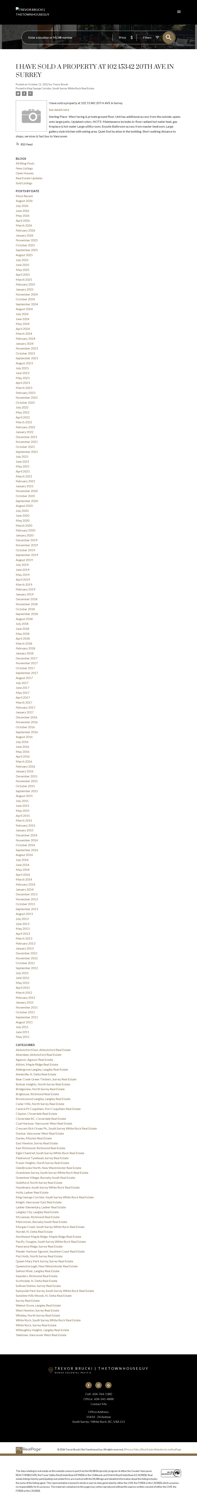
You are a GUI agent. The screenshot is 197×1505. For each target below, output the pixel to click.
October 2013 (25, 904)
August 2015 (24, 796)
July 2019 (22, 564)
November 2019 (27, 545)
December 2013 (26, 894)
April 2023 (23, 382)
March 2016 (24, 761)
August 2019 (24, 560)
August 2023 (24, 363)
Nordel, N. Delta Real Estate (34, 1231)
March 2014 (24, 879)
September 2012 (27, 968)
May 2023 (22, 378)
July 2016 (22, 742)
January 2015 (24, 830)
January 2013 (24, 948)
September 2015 (27, 791)
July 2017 (22, 683)
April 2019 (23, 579)
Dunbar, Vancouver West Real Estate (40, 1133)
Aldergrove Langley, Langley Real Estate (42, 1069)
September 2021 (27, 451)
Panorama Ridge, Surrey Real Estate (39, 1246)
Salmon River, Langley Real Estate (37, 1271)
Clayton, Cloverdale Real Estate (36, 1113)
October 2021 (25, 446)
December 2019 (26, 540)
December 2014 (26, 835)
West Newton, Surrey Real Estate (37, 1310)
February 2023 (25, 392)
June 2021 (22, 461)
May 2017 (22, 692)
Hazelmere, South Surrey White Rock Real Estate (48, 1187)
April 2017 (23, 697)
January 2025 (24, 289)
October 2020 (25, 496)
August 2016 (24, 737)
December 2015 (26, 776)
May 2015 (22, 810)
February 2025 (25, 284)
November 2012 (27, 958)
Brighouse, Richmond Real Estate (37, 1094)
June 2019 (22, 569)
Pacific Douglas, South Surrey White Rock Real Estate (51, 1241)
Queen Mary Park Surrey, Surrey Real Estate (44, 1261)
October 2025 (25, 245)
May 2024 (22, 323)
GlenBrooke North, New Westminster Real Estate (48, 1168)
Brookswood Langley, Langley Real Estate (43, 1099)
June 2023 (22, 373)
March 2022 (24, 422)
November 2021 (27, 441)
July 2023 (22, 368)
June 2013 (22, 924)
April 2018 (23, 638)
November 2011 (27, 1007)
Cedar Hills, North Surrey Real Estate (40, 1104)
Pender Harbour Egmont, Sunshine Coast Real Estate (50, 1251)
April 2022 (23, 417)
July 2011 (22, 1027)
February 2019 (25, 589)
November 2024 (27, 294)
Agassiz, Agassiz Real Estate (34, 1059)
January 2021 (24, 486)
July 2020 (22, 510)
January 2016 (24, 771)
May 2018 (22, 633)
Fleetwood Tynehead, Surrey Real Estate (42, 1158)
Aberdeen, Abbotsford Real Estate (38, 1054)
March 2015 (24, 820)
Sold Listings (24, 183)
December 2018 (26, 599)
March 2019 (24, 584)
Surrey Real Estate (28, 1300)
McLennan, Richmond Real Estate (37, 1217)
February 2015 (25, 825)
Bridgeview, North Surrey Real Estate (40, 1089)
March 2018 (24, 643)
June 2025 (22, 264)
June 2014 (22, 865)
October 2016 (25, 727)
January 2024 (24, 343)
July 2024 (22, 314)
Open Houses (25, 173)
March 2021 (24, 476)
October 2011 (25, 1012)
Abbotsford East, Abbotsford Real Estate (43, 1050)
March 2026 (24, 225)
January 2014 (24, 889)
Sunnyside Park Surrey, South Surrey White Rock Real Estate (55, 1290)
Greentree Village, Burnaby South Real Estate (45, 1177)
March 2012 (24, 992)
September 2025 (27, 250)
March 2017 (24, 702)
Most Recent (24, 196)
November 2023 (27, 348)
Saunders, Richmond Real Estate (37, 1276)
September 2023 (27, 358)
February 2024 (25, 338)
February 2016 (25, 766)
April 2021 (23, 471)
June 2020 (22, 515)
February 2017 (25, 707)
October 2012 (25, 963)
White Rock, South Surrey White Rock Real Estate (48, 1320)
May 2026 (22, 215)
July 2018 (22, 623)
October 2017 (25, 668)
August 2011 (24, 1022)
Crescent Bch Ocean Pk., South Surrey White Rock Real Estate (56, 1128)
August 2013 (24, 914)
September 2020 (27, 501)
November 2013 (27, 899)
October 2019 (25, 550)
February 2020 (25, 530)
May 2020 (22, 520)
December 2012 (26, 953)
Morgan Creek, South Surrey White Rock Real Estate (50, 1227)
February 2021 (25, 481)
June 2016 (22, 746)
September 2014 (27, 850)
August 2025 (24, 255)
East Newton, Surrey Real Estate (37, 1143)
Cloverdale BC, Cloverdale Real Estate (41, 1118)
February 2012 (25, 997)
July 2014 (22, 860)
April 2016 (23, 756)
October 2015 (25, 786)
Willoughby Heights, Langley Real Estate (42, 1330)
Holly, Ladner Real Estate (32, 1192)
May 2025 (22, 269)
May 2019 (22, 574)
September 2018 (27, 614)
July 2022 (22, 407)
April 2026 (23, 220)
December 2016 (26, 717)
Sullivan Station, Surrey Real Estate (38, 1286)
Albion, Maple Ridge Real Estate (37, 1064)
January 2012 (24, 1002)
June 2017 (22, 687)
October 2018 (25, 609)
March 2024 (24, 333)
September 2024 (27, 304)
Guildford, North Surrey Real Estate (39, 1182)
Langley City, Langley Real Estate (37, 1212)
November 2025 (27, 240)
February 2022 (25, 427)
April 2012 (23, 987)
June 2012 (22, 978)
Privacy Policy (132, 1449)
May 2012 (22, 983)
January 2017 (24, 712)
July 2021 (22, 456)
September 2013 (27, 909)
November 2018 (27, 604)
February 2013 (25, 943)
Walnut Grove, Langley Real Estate (38, 1305)
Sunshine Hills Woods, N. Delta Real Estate (44, 1295)
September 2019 (27, 555)
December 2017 (26, 658)
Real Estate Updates (29, 178)
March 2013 (24, 938)
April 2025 (23, 274)
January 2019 (24, 594)
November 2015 (27, 781)
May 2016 (22, 751)
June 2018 (22, 628)
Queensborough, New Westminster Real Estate (47, 1266)
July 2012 (22, 973)
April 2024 (23, 328)
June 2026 (22, 211)
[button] (88, 1385)
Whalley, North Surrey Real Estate (38, 1315)
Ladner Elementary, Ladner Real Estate (41, 1207)
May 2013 (22, 928)
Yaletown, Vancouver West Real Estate (41, 1335)
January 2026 (24, 235)
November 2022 (27, 397)
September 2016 (27, 732)
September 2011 (27, 1017)
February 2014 (25, 884)
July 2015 (22, 801)
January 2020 (24, 535)
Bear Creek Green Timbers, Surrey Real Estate (46, 1079)
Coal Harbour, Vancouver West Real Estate (44, 1123)
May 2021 (22, 466)
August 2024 (24, 309)
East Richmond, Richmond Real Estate (40, 1148)
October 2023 (25, 353)
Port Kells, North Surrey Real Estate (39, 1256)
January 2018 (24, 653)
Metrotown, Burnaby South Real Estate (41, 1222)
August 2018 (24, 619)
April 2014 (23, 874)
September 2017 (27, 673)
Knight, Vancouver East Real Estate (39, 1202)
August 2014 (24, 855)
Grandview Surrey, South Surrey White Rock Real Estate (52, 1172)
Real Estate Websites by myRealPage (161, 1449)
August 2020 (24, 505)
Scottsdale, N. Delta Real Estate (36, 1281)
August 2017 (24, 678)
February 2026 (25, 230)
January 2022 (24, 432)
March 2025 (24, 279)
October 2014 (25, 845)
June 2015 (22, 805)
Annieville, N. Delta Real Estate (36, 1074)
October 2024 (25, 299)
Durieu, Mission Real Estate (34, 1138)
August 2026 (24, 201)
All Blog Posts (25, 163)
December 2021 (26, 437)
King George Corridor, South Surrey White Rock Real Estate (60, 88)
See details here (59, 109)
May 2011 (22, 1036)
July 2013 (22, 919)
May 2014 (22, 869)
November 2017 (27, 663)
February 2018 (25, 648)
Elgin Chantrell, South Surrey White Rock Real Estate (50, 1153)
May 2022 (22, 412)
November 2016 (27, 722)
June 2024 (22, 319)
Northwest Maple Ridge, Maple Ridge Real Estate (48, 1236)
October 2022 (25, 402)
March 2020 (24, 525)
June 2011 (22, 1032)
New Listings (24, 168)
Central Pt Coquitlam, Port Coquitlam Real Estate (48, 1109)
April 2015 (23, 815)
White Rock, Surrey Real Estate (36, 1325)
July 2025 (22, 260)
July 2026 (22, 206)
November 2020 (27, 491)
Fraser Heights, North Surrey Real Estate (42, 1163)
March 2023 (24, 387)
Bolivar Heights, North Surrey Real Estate (43, 1084)
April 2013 (23, 933)
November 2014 (27, 840)
